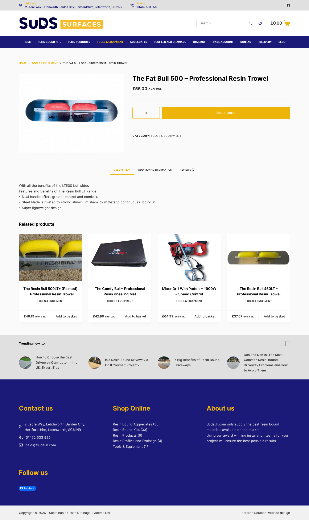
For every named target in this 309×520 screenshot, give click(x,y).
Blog (282, 41)
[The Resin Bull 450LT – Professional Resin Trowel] (258, 257)
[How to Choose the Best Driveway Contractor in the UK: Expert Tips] (25, 362)
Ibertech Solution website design (265, 513)
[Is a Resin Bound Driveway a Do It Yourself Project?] (94, 362)
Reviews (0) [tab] (187, 169)
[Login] (260, 23)
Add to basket (226, 113)
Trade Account (222, 41)
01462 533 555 (147, 7)
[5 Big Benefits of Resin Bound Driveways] (164, 362)
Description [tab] (122, 169)
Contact (246, 41)
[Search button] (250, 23)
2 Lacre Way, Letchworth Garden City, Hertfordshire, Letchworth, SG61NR (73, 7)
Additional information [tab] (155, 169)
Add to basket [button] (66, 316)
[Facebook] (288, 5)
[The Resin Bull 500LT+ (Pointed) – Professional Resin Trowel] (50, 257)
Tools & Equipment (110, 41)
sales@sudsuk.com (41, 445)
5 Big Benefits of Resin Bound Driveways (196, 362)
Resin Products (79, 41)
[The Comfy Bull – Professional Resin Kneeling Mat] (119, 257)
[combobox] (221, 23)
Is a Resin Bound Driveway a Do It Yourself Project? (126, 362)
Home (27, 41)
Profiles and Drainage (170, 41)
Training (199, 41)
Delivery (265, 41)
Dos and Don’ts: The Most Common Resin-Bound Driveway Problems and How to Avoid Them (266, 362)
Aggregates (138, 41)
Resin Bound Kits (49, 41)
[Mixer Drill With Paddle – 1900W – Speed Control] (189, 257)
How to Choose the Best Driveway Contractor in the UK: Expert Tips (56, 362)
